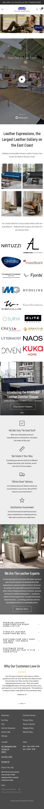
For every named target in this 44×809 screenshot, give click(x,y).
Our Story (4, 720)
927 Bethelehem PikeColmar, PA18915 (8, 749)
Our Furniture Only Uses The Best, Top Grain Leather (19, 641)
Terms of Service (29, 724)
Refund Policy (28, 732)
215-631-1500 (6, 757)
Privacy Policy (28, 720)
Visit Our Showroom (8, 728)
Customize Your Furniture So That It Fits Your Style (19, 650)
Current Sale (5, 732)
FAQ (2, 724)
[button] (19, 24)
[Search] (37, 9)
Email (3, 785)
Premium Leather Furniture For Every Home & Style (16, 624)
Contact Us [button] (5, 762)
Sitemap (4, 736)
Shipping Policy (28, 728)
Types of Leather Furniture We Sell (14, 632)
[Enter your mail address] (19, 789)
